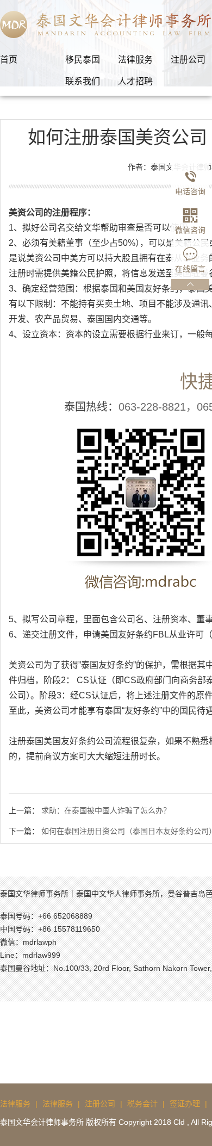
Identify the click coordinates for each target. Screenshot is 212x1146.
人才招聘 (135, 81)
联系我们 (82, 81)
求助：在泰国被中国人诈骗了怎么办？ (106, 810)
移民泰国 (82, 59)
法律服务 (135, 59)
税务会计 (142, 1103)
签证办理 (185, 1103)
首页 (8, 59)
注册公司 (100, 1103)
